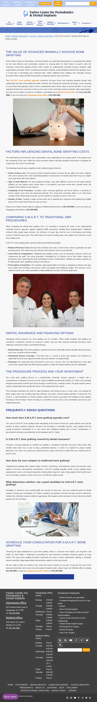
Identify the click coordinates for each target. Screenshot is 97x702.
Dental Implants (20, 36)
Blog (61, 688)
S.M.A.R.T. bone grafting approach (25, 80)
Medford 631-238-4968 (17, 4)
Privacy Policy (59, 691)
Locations (86, 23)
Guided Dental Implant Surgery (71, 624)
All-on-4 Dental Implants (68, 609)
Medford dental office (67, 92)
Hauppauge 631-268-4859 (30, 4)
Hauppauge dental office (37, 95)
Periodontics (63, 23)
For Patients (21, 685)
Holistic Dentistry (80, 685)
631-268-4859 (14, 613)
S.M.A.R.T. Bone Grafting (41, 36)
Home (8, 36)
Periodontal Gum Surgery (69, 627)
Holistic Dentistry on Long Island (71, 597)
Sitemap (72, 691)
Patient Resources (6, 4)
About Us (40, 688)
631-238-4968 (14, 628)
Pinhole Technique (66, 630)
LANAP (62, 606)
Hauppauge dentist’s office (38, 571)
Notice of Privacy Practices (35, 691)
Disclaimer (71, 688)
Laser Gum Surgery (67, 633)
